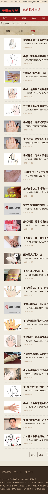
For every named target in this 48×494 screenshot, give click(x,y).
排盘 (24, 18)
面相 (20, 31)
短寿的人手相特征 (32, 254)
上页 (41, 455)
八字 (14, 18)
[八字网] (10, 9)
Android (18, 472)
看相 (19, 23)
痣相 (8, 31)
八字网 (6, 2)
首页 (5, 18)
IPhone (29, 472)
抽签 (34, 18)
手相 (24, 23)
